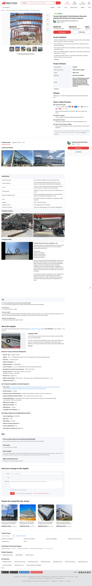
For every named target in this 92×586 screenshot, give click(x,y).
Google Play (13, 572)
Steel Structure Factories (19, 561)
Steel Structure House (41, 387)
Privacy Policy (68, 581)
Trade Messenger (24, 572)
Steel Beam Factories (45, 561)
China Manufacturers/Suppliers (34, 576)
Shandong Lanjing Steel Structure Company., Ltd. (67, 20)
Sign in (89, 3)
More (2, 568)
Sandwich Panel (7, 388)
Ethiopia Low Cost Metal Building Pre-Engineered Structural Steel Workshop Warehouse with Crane (45, 523)
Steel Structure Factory (70, 561)
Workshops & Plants (35, 10)
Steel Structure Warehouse (17, 387)
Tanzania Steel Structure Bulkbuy (34, 565)
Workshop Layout (29, 555)
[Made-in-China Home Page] (9, 2)
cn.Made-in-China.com (59, 578)
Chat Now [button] (82, 32)
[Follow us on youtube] (85, 572)
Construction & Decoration (11, 10)
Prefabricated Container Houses (18, 388)
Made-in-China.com (40, 578)
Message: (7, 481)
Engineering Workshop (8, 555)
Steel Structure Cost (19, 565)
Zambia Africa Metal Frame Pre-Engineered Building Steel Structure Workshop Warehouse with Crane (64, 523)
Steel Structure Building (30, 387)
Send (12, 493)
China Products (24, 576)
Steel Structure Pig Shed (33, 388)
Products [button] (24, 3)
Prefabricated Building (24, 10)
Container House (5, 541)
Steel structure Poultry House (74, 538)
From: (8, 473)
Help (66, 7)
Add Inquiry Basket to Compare (26, 54)
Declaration (61, 581)
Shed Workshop (19, 555)
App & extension (73, 7)
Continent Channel (62, 576)
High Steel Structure (57, 561)
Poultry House (42, 388)
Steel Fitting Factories (33, 561)
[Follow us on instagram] (83, 572)
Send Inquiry (62, 32)
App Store (5, 572)
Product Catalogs (22, 536)
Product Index (70, 576)
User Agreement (54, 581)
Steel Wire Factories (7, 561)
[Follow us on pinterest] (87, 572)
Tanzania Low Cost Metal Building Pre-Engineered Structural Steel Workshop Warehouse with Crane (9, 523)
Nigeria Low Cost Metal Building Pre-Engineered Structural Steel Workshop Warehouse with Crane (27, 523)
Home (2, 10)
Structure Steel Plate (7, 565)
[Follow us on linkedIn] (90, 572)
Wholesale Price (54, 576)
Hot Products (16, 576)
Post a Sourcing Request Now (41, 493)
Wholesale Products (46, 576)
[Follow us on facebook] (79, 572)
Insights (76, 576)
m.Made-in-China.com (49, 578)
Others (25, 541)
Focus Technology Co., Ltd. (36, 581)
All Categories (6, 7)
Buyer (59, 7)
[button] (54, 2)
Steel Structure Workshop (53, 387)
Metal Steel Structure (83, 561)
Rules (89, 7)
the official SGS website (35, 329)
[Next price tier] (90, 27)
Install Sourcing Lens (37, 572)
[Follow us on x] (81, 572)
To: (8, 477)
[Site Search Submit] (58, 2)
